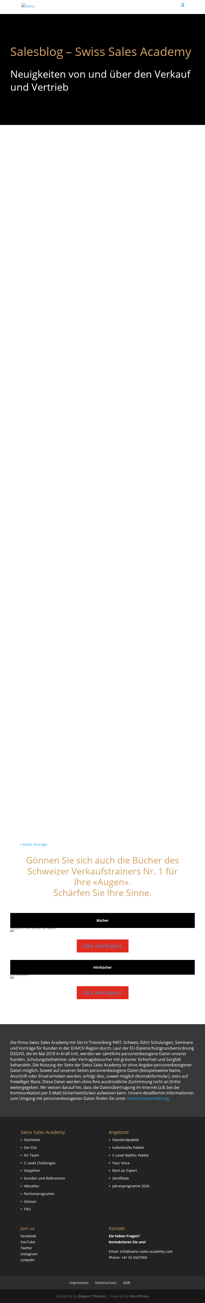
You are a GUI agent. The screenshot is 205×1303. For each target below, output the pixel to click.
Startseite (32, 1139)
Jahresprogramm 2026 (131, 1186)
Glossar (30, 1201)
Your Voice (121, 1163)
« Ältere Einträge (33, 844)
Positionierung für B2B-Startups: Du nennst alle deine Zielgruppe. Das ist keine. (99, 581)
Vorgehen (32, 1170)
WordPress (139, 1296)
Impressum (79, 1282)
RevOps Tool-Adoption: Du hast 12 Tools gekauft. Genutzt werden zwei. (94, 514)
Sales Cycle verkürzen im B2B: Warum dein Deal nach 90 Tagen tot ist (98, 166)
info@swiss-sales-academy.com (146, 1251)
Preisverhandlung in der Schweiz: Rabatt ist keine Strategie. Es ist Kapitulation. (99, 447)
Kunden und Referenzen (44, 1178)
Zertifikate (120, 1178)
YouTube (27, 1242)
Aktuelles (31, 1186)
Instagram (29, 1254)
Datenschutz (105, 1282)
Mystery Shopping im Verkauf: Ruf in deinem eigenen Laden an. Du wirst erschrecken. (101, 233)
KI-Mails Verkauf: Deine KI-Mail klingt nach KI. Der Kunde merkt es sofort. (97, 728)
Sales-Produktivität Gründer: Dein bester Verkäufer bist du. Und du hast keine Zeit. (96, 795)
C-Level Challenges (40, 1163)
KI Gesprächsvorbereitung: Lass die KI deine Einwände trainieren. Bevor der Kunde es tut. (102, 300)
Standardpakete (125, 1139)
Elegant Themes (92, 1296)
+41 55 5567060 (134, 1257)
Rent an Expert (124, 1170)
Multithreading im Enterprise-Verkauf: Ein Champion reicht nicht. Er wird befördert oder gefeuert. (96, 657)
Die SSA (30, 1147)
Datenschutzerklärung (148, 1098)
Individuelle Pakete (128, 1147)
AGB (126, 1282)
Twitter (26, 1248)
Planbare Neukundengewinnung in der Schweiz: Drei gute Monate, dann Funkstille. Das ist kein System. (100, 376)
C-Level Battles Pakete (130, 1155)
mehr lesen (37, 193)
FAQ (27, 1209)
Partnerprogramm (39, 1193)
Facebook (28, 1236)
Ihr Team (31, 1155)
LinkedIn (27, 1260)
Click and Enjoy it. (102, 945)
